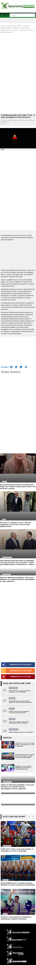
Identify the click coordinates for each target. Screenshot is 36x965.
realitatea (6, 372)
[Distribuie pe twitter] (16, 367)
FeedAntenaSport (6, 32)
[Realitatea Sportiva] (18, 932)
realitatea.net (16, 372)
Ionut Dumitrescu (13, 120)
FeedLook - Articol (26, 30)
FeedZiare (25, 28)
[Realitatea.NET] (18, 939)
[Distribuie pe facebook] (11, 367)
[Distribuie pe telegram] (25, 367)
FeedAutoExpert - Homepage (10, 28)
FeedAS (26, 26)
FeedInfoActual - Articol (9, 30)
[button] (2, 15)
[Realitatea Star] (18, 961)
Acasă (2, 26)
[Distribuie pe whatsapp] (20, 367)
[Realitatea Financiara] (18, 947)
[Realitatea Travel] (18, 954)
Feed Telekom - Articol (14, 26)
